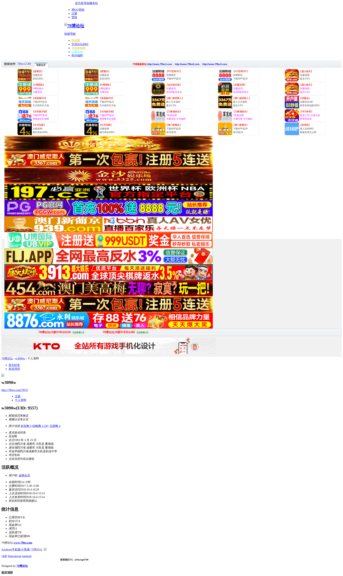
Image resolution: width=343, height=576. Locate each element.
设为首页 (80, 3)
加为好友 (14, 365)
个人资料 (20, 400)
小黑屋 (25, 549)
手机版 (16, 549)
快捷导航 (70, 33)
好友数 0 (26, 425)
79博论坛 (7, 358)
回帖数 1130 (40, 425)
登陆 (74, 17)
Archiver (6, 549)
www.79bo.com (23, 542)
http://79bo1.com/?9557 (14, 390)
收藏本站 (92, 3)
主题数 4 (55, 425)
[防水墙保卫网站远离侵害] (45, 549)
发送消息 (14, 368)
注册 (74, 13)
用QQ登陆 (77, 9)
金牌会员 (24, 475)
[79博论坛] (74, 25)
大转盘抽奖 (78, 47)
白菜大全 (77, 51)
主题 (18, 396)
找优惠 (75, 40)
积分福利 (77, 55)
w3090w (20, 358)
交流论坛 (79, 44)
